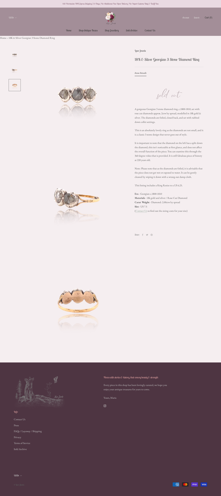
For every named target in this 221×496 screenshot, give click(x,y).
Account (185, 17)
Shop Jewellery (112, 30)
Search (196, 17)
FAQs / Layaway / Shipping (28, 431)
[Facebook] (143, 235)
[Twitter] (147, 235)
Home (68, 30)
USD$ (11, 17)
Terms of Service (22, 443)
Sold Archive (131, 30)
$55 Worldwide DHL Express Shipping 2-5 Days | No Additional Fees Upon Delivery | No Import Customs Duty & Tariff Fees (110, 3)
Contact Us (150, 30)
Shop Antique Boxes (88, 30)
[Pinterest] (152, 235)
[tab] (140, 73)
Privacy (17, 437)
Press (16, 425)
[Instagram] (105, 405)
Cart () (208, 17)
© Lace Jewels (19, 484)
